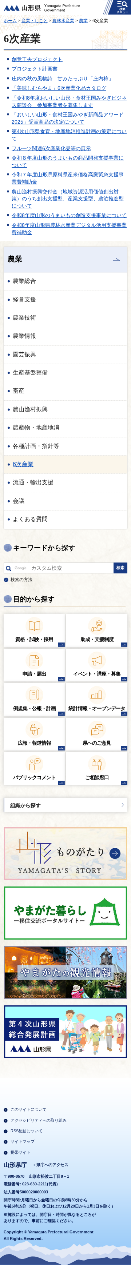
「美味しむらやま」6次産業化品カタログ (59, 88)
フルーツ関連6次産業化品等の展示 (51, 148)
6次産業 (23, 464)
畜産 (18, 391)
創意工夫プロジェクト (37, 59)
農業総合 (24, 281)
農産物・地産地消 (36, 427)
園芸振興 (24, 354)
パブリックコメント (34, 777)
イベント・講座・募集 (96, 674)
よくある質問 (30, 519)
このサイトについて (29, 1109)
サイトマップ (23, 1141)
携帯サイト (21, 1152)
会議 (18, 501)
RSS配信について (27, 1131)
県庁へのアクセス (52, 1164)
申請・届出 (34, 674)
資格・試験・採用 (34, 639)
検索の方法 (21, 579)
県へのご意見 (97, 743)
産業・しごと (34, 20)
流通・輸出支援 (33, 482)
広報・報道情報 (34, 743)
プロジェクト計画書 (34, 69)
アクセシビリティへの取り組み (39, 1120)
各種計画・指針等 (36, 446)
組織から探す (25, 805)
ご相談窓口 (97, 777)
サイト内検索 (8, 570)
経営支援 (24, 299)
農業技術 (24, 318)
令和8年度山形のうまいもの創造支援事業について (69, 215)
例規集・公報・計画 (34, 708)
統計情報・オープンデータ (96, 708)
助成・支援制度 (97, 639)
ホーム (10, 20)
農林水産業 (63, 20)
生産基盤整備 (30, 372)
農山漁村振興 (30, 409)
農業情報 (24, 336)
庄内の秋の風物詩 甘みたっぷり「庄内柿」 (63, 78)
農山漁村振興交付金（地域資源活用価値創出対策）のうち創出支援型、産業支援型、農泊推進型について (68, 199)
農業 (83, 20)
